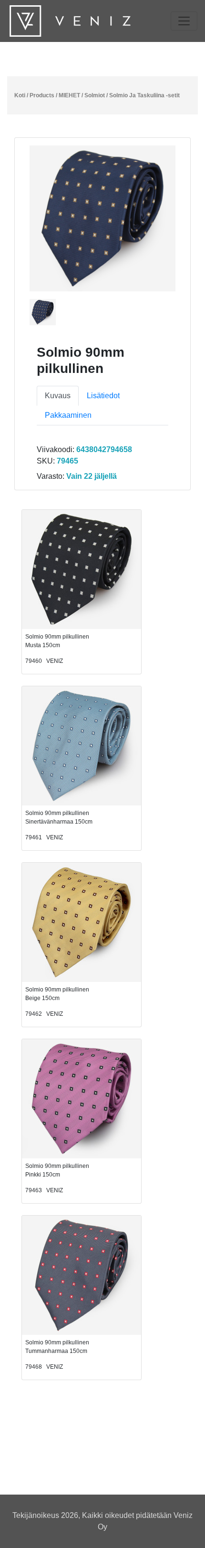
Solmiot (94, 95)
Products (42, 95)
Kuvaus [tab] (58, 396)
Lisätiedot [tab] (103, 396)
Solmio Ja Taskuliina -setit (144, 95)
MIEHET (69, 95)
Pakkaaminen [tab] (68, 415)
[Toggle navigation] (184, 21)
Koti (19, 95)
